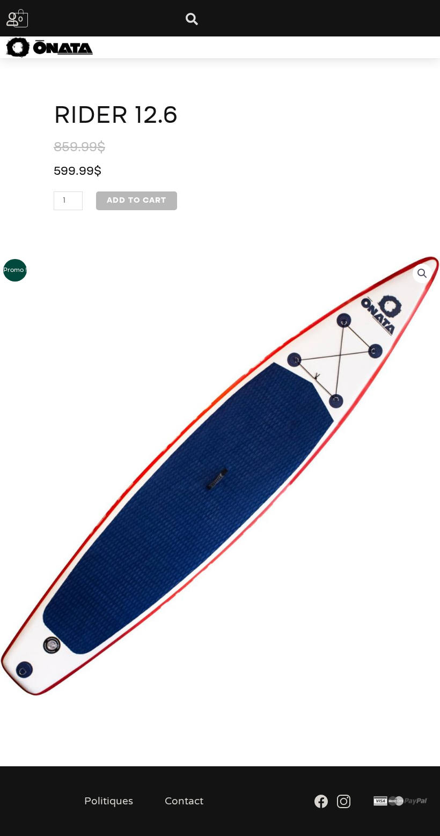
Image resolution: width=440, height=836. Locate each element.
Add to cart (136, 200)
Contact (184, 801)
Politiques (108, 801)
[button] (205, 48)
